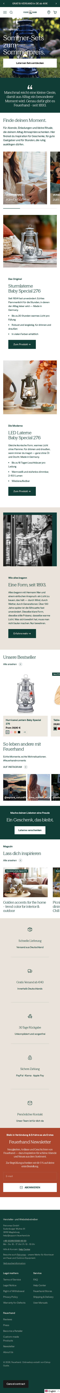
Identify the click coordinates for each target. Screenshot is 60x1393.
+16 (25, 732)
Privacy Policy (10, 1296)
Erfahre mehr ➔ (22, 633)
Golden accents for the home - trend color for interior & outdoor (24, 906)
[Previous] (3, 3)
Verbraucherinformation (14, 1263)
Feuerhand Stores (42, 1291)
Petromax (21, 1254)
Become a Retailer (13, 1330)
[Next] (56, 3)
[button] (52, 1391)
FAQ (35, 1279)
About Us (8, 1352)
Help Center (39, 1285)
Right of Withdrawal (13, 1291)
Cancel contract (16, 1383)
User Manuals (40, 1302)
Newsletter (9, 1346)
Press (6, 1325)
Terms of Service (12, 1279)
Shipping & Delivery (43, 1296)
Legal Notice (9, 1285)
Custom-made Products (11, 1338)
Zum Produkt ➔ (22, 344)
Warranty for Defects (14, 1302)
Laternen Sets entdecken (30, 63)
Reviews (7, 1319)
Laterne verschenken (30, 830)
